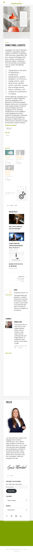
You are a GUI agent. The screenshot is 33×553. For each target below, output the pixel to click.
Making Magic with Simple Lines (20, 279)
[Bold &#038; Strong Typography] (20, 152)
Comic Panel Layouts (8, 156)
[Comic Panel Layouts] (9, 152)
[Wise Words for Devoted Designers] (9, 167)
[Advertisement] (18, 533)
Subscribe (11, 491)
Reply (20, 347)
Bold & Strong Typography (20, 156)
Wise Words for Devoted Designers (9, 172)
